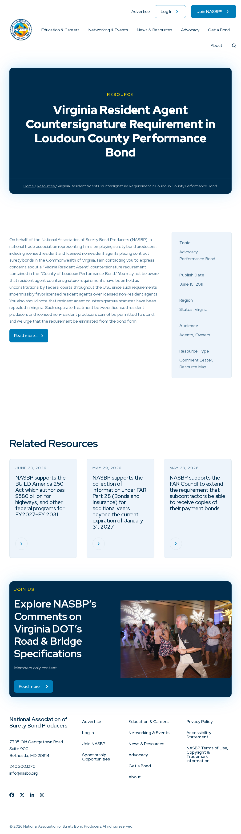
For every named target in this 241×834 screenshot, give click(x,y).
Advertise (140, 11)
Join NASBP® (209, 11)
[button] (79, 30)
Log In (167, 11)
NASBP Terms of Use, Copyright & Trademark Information (207, 754)
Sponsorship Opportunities (96, 757)
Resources (46, 186)
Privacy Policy (199, 721)
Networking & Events (108, 30)
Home (29, 186)
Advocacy (190, 30)
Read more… (26, 335)
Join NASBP (93, 743)
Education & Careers (60, 30)
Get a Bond (219, 30)
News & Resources (154, 30)
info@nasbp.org (23, 773)
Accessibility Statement (198, 735)
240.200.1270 (22, 766)
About (216, 45)
